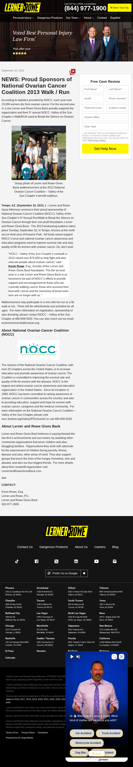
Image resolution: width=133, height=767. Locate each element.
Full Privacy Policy (97, 140)
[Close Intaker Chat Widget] (121, 656)
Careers (99, 547)
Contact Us (25, 547)
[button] (17, 561)
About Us (81, 547)
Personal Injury (22, 17)
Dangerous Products (50, 17)
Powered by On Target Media (19, 738)
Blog (115, 547)
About (87, 17)
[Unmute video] (71, 656)
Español (115, 17)
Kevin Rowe (16, 266)
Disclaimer (43, 732)
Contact (102, 17)
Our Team (72, 17)
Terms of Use (12, 732)
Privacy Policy (28, 732)
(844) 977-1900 (85, 8)
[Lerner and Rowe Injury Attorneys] (21, 7)
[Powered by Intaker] (103, 760)
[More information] (84, 573)
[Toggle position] (114, 656)
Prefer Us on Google (72, 72)
